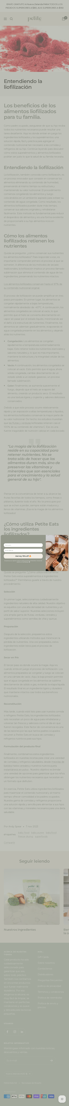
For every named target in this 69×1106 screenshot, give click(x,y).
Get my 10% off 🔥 (23, 556)
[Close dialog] (66, 537)
